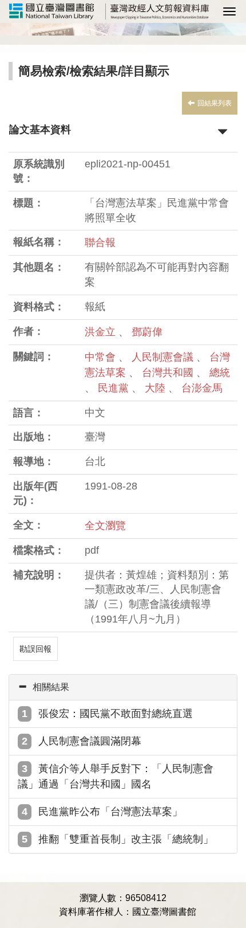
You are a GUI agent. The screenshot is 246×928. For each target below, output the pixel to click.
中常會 (101, 357)
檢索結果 (94, 70)
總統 (219, 372)
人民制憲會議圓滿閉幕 (89, 741)
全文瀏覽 (105, 525)
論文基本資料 (40, 129)
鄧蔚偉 (147, 332)
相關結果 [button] (51, 687)
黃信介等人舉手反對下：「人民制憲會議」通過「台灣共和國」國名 (115, 776)
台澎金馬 (202, 388)
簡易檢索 (42, 70)
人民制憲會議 (164, 357)
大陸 (156, 388)
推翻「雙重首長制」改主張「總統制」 (125, 839)
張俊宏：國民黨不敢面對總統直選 (115, 713)
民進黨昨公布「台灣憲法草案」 (110, 811)
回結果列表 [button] (214, 103)
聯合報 (100, 242)
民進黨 (115, 388)
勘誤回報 (35, 648)
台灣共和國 (169, 372)
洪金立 (100, 332)
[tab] (123, 687)
